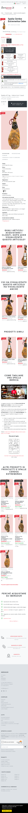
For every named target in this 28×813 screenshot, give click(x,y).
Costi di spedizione (5, 719)
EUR (24, 3)
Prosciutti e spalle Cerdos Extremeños (9, 584)
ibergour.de (3, 780)
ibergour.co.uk (4, 777)
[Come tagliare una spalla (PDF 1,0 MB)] (14, 438)
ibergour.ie (17, 777)
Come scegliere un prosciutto (7, 722)
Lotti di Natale (4, 708)
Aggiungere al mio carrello (18, 104)
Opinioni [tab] (4, 155)
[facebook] (4, 691)
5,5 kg (4, 41)
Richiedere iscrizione (5, 790)
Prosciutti (3, 699)
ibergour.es (17, 774)
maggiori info (5, 177)
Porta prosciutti (4, 702)
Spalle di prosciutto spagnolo (19, 13)
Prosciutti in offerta (5, 763)
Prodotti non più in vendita (7, 766)
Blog (2, 676)
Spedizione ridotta (16, 636)
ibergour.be (3, 776)
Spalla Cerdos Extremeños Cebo (7, 268)
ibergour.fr (17, 776)
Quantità (3, 101)
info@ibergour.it (4, 688)
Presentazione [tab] (16, 153)
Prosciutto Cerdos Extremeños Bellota (5, 502)
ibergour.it (17, 779)
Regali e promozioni (5, 764)
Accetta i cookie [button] (7, 810)
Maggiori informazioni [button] (7, 808)
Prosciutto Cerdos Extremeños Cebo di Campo (6, 538)
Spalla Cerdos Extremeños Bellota (19, 502)
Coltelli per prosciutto (6, 704)
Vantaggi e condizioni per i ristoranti (9, 789)
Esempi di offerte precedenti (7, 749)
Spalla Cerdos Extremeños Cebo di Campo (6, 573)
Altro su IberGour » (14, 621)
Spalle (2, 701)
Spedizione (6, 609)
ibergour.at (3, 774)
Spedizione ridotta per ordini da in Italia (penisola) (13, 2)
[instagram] (6, 691)
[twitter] (1, 691)
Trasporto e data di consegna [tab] (11, 157)
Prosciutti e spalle (8, 13)
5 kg (9, 41)
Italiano (18, 3)
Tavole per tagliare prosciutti (7, 707)
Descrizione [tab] (5, 153)
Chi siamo (3, 675)
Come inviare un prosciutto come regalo (10, 723)
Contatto (17, 654)
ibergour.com (4, 779)
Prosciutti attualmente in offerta (8, 751)
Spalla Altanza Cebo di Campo (8, 360)
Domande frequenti (5, 717)
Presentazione (6, 221)
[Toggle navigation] (25, 8)
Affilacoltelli (3, 705)
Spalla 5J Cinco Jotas (9, 317)
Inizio (2, 13)
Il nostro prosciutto (5, 759)
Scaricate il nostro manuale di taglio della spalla (14, 455)
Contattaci (3, 679)
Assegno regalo (4, 761)
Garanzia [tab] (5, 159)
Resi (2, 720)
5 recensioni (18, 34)
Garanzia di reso (7, 618)
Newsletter (3, 678)
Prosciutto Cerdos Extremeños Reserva (19, 538)
